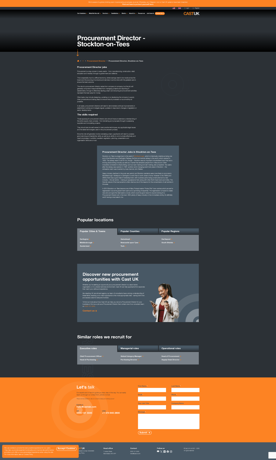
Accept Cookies (66, 449)
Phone (174, 395)
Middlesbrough (139, 156)
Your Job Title (143, 403)
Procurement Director (96, 61)
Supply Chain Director (171, 360)
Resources (141, 13)
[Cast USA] (173, 8)
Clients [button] (124, 13)
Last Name (176, 386)
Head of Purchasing (88, 360)
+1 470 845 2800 (111, 413)
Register (197, 8)
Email (140, 395)
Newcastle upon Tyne (129, 243)
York (122, 246)
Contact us (89, 311)
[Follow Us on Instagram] (171, 452)
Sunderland (84, 246)
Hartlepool (166, 239)
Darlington (84, 239)
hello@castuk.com (86, 407)
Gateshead (125, 239)
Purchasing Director (129, 360)
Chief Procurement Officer (91, 356)
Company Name (177, 403)
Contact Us (159, 13)
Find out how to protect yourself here (137, 4)
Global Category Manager (131, 356)
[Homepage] (179, 8)
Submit (143, 433)
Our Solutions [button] (81, 13)
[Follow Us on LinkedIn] (164, 452)
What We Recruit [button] (94, 13)
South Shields (167, 243)
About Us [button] (132, 13)
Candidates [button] (114, 13)
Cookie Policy (28, 454)
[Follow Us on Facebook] (168, 452)
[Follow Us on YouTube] (158, 452)
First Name (142, 386)
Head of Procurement (170, 356)
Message (142, 412)
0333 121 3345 (90, 306)
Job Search (150, 13)
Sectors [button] (105, 13)
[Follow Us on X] (161, 452)
